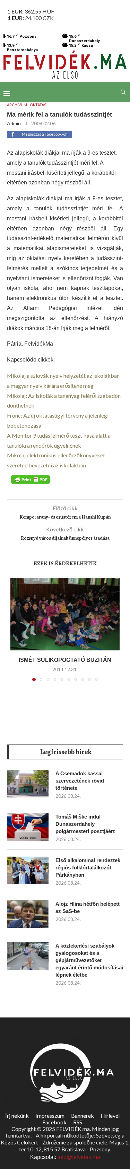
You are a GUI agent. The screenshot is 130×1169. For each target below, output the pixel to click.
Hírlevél (110, 1115)
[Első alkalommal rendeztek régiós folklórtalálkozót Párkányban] (28, 870)
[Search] (123, 92)
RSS (77, 1122)
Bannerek (82, 1115)
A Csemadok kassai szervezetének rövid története (79, 780)
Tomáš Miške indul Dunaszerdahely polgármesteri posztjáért (85, 824)
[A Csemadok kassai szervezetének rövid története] (28, 783)
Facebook (54, 1122)
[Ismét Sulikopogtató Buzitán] (65, 614)
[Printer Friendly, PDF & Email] (30, 479)
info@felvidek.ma (79, 1157)
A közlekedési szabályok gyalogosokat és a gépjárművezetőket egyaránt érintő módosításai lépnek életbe (89, 960)
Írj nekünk (17, 1115)
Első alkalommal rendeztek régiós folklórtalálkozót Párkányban (87, 867)
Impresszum (49, 1115)
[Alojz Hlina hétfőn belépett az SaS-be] (28, 914)
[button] (16, 633)
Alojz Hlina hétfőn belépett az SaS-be (87, 907)
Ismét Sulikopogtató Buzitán (65, 660)
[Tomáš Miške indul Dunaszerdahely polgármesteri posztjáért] (28, 827)
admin (14, 123)
